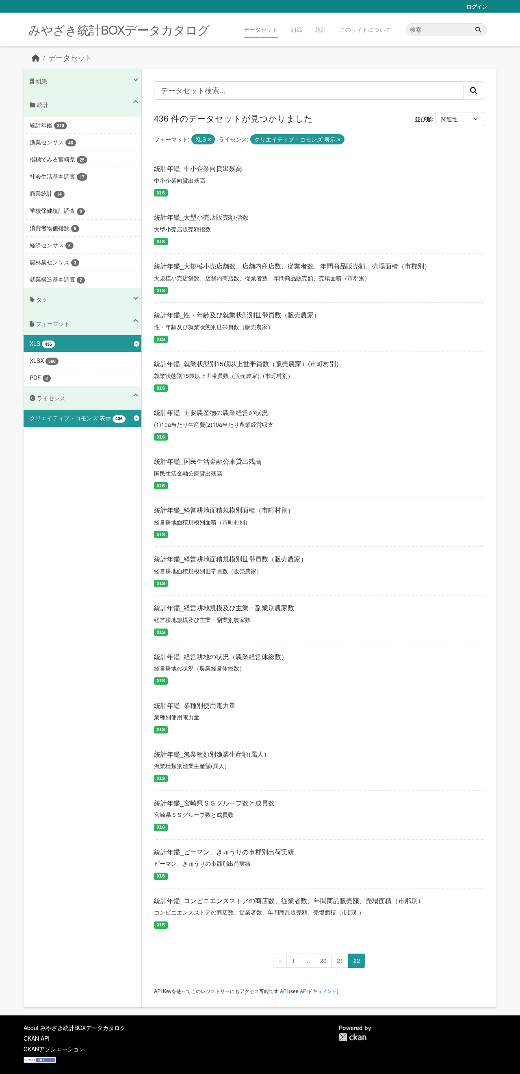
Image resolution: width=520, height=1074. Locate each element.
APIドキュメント (318, 990)
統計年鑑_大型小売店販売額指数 (201, 217)
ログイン (477, 6)
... (307, 960)
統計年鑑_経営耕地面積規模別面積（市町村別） (224, 510)
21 (340, 960)
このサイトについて (365, 29)
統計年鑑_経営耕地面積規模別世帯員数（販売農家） (230, 558)
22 (356, 960)
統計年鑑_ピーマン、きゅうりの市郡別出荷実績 (224, 851)
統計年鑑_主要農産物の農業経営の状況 (211, 412)
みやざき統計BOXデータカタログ (119, 29)
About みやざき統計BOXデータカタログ (75, 1028)
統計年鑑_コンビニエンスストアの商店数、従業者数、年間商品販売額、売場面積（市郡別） (289, 900)
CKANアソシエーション (54, 1049)
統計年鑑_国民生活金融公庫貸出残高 (208, 461)
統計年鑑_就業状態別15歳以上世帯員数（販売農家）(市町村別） (248, 363)
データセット (261, 29)
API (284, 990)
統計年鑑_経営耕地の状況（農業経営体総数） (221, 656)
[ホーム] (36, 57)
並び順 (423, 119)
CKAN (352, 1037)
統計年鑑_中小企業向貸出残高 (198, 168)
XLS (161, 193)
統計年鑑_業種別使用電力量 (195, 705)
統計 (321, 29)
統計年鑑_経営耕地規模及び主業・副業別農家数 (224, 607)
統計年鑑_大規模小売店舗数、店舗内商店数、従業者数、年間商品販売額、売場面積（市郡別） (292, 266)
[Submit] (478, 29)
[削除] (209, 139)
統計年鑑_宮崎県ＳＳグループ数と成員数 (214, 803)
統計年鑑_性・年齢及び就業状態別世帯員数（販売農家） (237, 314)
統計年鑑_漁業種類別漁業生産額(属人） (212, 754)
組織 (296, 29)
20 (323, 960)
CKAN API (37, 1038)
